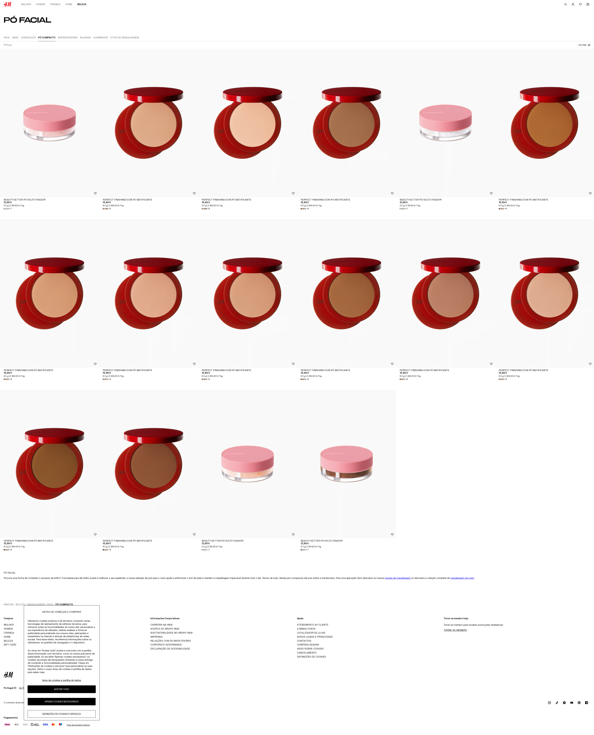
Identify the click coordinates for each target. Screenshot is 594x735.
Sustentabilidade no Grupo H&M (171, 632)
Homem (40, 4)
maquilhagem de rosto (462, 578)
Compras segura (308, 644)
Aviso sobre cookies (310, 648)
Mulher (26, 4)
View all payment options (78, 725)
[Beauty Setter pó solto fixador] (49, 123)
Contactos (304, 640)
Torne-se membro (455, 630)
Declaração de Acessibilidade (170, 648)
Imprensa (156, 636)
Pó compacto (64, 604)
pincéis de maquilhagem (398, 578)
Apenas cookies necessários (62, 701)
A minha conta (306, 628)
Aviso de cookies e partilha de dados (61, 680)
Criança (55, 4)
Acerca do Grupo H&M (164, 628)
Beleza (81, 4)
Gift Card (10, 644)
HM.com (8, 604)
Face (50, 604)
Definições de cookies (311, 656)
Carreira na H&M (161, 624)
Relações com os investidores (170, 640)
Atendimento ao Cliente (312, 624)
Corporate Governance (166, 644)
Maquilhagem (36, 604)
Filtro (583, 45)
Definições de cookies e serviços (61, 714)
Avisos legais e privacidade (315, 636)
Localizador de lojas (311, 632)
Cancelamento (306, 652)
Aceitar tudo (61, 689)
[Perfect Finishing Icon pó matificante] (148, 123)
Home (68, 4)
